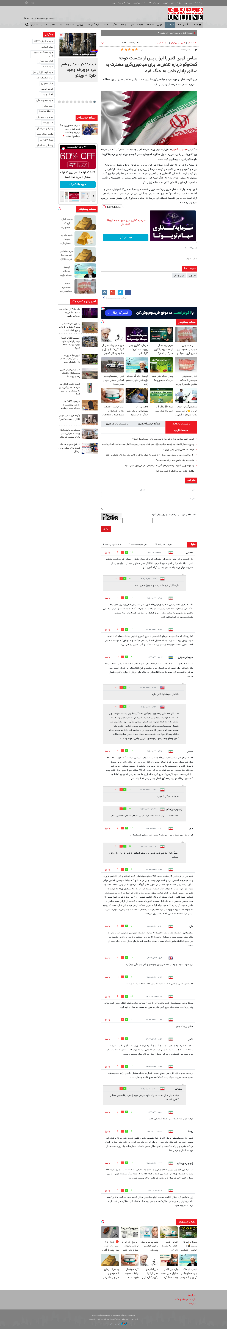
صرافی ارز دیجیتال (45, 117)
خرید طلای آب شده (44, 78)
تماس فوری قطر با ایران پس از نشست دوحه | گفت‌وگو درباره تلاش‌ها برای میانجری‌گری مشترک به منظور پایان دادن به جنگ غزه (151, 65)
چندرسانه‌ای (56, 25)
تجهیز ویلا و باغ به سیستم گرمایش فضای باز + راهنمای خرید (70, 359)
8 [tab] (67, 102)
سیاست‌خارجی (162, 42)
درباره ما (191, 1295)
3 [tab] (86, 102)
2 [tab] (90, 102)
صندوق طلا (48, 123)
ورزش (80, 25)
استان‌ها (69, 25)
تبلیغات (192, 1304)
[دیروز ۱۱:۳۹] (90, 129)
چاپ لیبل (48, 106)
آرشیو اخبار (182, 25)
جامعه (140, 25)
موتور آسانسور (47, 47)
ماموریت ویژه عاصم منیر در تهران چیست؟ (175, 460)
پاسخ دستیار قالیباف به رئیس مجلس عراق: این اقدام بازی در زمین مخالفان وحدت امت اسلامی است (148, 444)
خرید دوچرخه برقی (44, 100)
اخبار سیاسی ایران (178, 42)
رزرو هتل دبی (46, 139)
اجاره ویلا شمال (46, 61)
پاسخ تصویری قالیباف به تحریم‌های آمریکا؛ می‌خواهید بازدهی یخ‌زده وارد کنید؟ (159, 465)
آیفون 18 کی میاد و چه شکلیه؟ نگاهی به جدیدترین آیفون (69, 313)
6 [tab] (75, 102)
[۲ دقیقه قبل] (78, 45)
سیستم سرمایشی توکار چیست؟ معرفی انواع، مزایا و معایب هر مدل (70, 433)
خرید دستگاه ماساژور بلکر (43, 54)
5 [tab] (78, 102)
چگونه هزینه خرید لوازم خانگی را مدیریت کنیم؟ (69, 417)
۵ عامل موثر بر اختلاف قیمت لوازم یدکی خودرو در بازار (69, 448)
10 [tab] (59, 102)
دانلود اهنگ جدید (45, 134)
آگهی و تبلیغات (154, 2)
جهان (159, 25)
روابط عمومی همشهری (121, 2)
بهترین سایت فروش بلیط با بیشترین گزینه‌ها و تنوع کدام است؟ (69, 327)
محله (123, 25)
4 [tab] (82, 102)
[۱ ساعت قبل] (90, 313)
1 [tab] (94, 102)
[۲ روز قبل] (90, 359)
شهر (131, 25)
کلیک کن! (77, 184)
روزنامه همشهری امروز (193, 2)
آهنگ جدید (48, 95)
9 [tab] (63, 102)
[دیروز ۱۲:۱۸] (90, 341)
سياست (170, 25)
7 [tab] (71, 102)
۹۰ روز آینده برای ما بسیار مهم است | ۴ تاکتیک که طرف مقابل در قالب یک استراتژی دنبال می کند (150, 455)
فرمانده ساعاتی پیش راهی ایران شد (177, 449)
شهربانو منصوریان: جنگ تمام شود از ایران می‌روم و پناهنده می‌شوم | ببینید (69, 131)
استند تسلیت (47, 89)
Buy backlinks (46, 111)
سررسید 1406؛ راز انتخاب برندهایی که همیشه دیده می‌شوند (70, 405)
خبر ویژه (192, 275)
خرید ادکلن (48, 66)
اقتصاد (150, 25)
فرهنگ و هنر (92, 25)
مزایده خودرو (47, 83)
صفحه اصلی (192, 42)
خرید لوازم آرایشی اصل (42, 72)
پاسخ (107, 552)
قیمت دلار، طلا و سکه (185, 1299)
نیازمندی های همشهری (172, 2)
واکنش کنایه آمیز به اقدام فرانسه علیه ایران (174, 471)
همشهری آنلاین (183, 14)
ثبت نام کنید (125, 238)
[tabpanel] (78, 57)
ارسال (106, 528)
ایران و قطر (179, 275)
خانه (196, 25)
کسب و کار (32, 25)
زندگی (114, 25)
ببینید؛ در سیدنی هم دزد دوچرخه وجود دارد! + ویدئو (78, 70)
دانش (105, 25)
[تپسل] (104, 207)
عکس (44, 25)
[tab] (181, 427)
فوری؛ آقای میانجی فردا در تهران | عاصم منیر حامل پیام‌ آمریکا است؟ (163, 439)
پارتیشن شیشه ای (45, 128)
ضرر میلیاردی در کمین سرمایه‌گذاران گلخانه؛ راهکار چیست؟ (70, 373)
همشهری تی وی (139, 2)
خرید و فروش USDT (43, 41)
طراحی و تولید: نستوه (112, 1323)
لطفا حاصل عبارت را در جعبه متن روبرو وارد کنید (174, 514)
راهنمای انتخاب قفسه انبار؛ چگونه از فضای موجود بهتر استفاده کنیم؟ (70, 343)
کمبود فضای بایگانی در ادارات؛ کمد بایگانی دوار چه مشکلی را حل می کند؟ (69, 389)
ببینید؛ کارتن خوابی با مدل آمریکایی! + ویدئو (173, 33)
